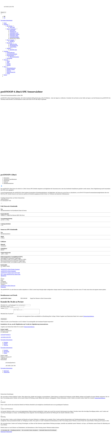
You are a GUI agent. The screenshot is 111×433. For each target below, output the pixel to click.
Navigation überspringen (6, 20)
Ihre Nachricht (7, 313)
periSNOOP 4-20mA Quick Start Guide (10, 272)
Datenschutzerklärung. (100, 398)
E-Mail (5, 306)
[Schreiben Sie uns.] (4, 362)
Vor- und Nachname (8, 305)
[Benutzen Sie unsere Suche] (4, 9)
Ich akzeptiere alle (5, 430)
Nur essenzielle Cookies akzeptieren (30, 430)
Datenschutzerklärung (88, 316)
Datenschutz (7, 372)
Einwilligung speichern (15, 430)
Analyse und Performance (7, 408)
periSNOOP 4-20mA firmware (8, 285)
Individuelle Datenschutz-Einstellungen (47, 430)
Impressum (6, 370)
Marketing (3, 416)
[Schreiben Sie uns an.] (4, 2)
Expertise (6, 350)
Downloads (6, 351)
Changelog (3, 287)
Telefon (3, 308)
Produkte (6, 342)
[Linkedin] (4, 375)
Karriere (6, 343)
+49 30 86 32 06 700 (6, 337)
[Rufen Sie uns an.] (4, 5)
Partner (5, 353)
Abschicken (3, 319)
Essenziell (3, 402)
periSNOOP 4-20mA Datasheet (8, 271)
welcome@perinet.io (5, 334)
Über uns (6, 345)
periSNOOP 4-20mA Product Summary (10, 269)
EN (4, 17)
